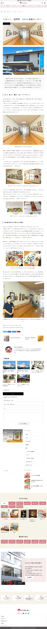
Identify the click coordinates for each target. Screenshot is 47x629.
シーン (39, 5)
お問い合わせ (3, 618)
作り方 (8, 5)
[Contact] (15, 352)
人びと (27, 437)
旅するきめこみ (29, 461)
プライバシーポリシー (4, 625)
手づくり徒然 (28, 441)
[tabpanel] (13, 435)
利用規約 (2, 623)
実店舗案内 (29, 577)
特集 (26, 448)
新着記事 (27, 444)
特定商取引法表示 (4, 620)
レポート (6, 23)
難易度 (23, 5)
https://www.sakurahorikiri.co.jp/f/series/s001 (13, 327)
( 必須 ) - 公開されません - (9, 404)
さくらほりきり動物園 (30, 451)
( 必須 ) (8, 400)
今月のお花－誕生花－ (30, 458)
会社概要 (2, 616)
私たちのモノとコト (29, 465)
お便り (27, 434)
